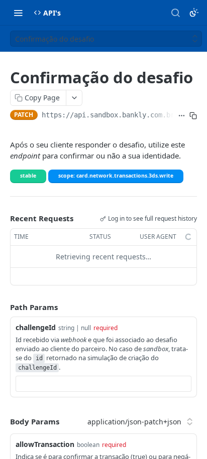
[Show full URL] (181, 116)
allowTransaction (45, 444)
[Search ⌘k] (175, 13)
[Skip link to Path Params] (3, 307)
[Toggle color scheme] (194, 13)
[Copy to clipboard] (193, 116)
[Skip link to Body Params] (3, 421)
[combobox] (103, 384)
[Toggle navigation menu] (18, 13)
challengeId (36, 327)
